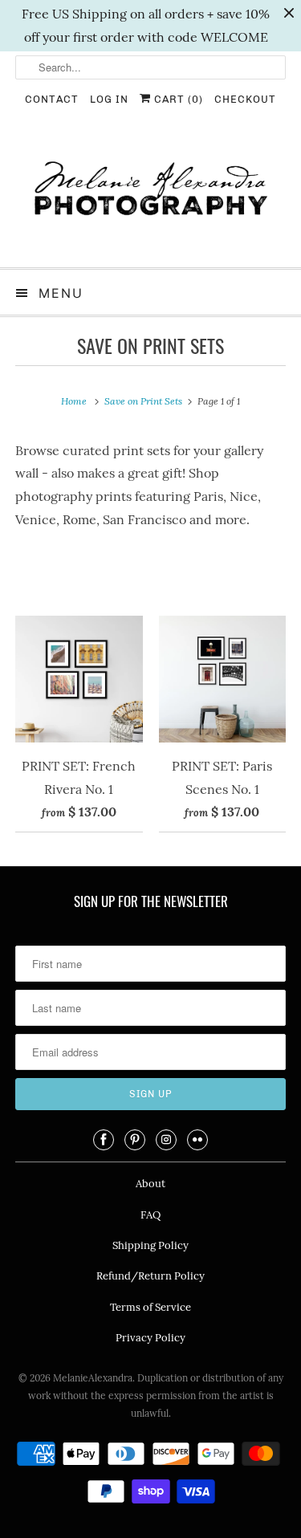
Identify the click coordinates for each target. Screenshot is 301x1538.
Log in (109, 99)
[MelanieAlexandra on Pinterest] (134, 1139)
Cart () (177, 99)
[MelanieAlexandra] (150, 195)
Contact (52, 99)
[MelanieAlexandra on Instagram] (166, 1139)
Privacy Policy (150, 1338)
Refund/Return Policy (150, 1276)
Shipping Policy (150, 1245)
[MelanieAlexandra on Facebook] (103, 1139)
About (150, 1183)
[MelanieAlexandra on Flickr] (197, 1139)
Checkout (245, 99)
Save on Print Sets (150, 345)
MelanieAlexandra (92, 1378)
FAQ (150, 1215)
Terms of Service (150, 1307)
